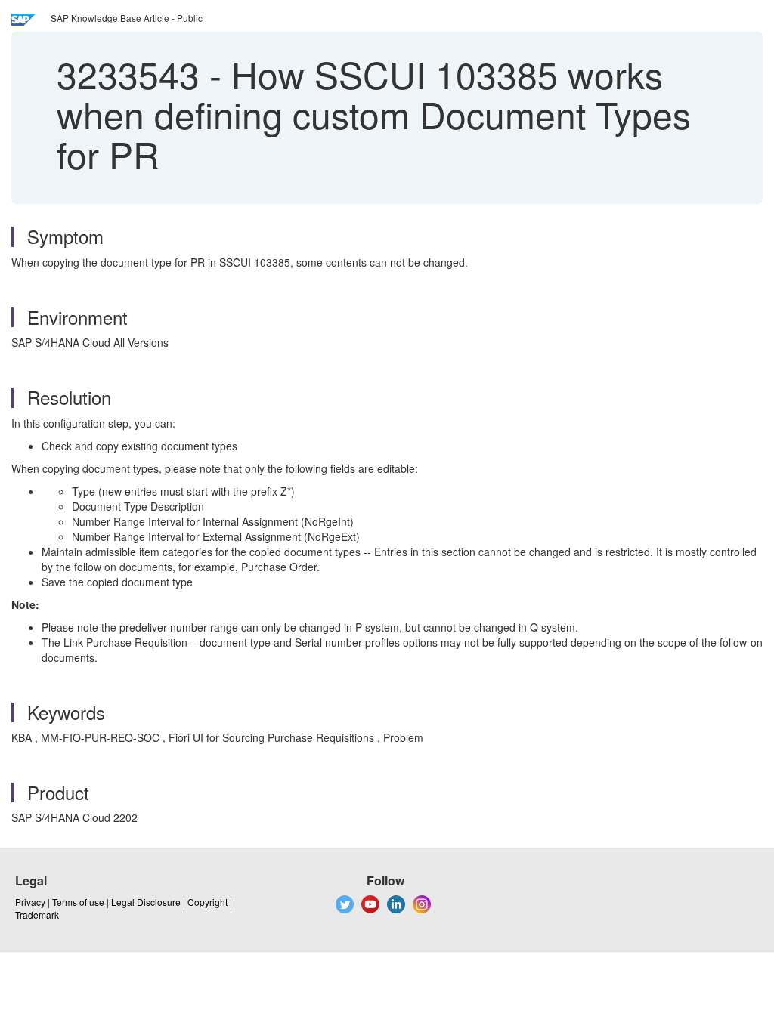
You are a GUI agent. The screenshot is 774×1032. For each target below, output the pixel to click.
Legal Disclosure (146, 901)
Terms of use (78, 901)
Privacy (30, 901)
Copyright (207, 901)
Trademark (37, 914)
